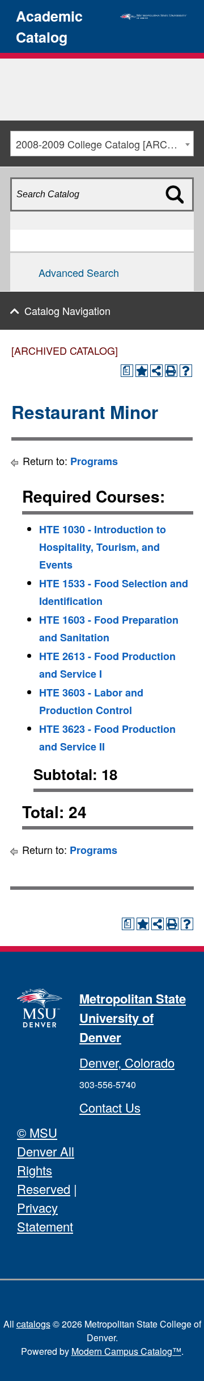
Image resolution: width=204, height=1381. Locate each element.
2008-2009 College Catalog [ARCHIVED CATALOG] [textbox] (104, 143)
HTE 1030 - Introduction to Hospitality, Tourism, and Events (102, 547)
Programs (94, 461)
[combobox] (102, 143)
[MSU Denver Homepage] (154, 15)
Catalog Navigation (67, 310)
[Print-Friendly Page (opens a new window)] (171, 370)
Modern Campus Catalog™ (126, 1351)
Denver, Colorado (127, 1062)
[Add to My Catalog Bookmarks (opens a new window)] (141, 370)
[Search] (180, 214)
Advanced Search (79, 272)
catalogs (33, 1323)
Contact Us (110, 1107)
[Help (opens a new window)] (186, 370)
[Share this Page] (156, 370)
